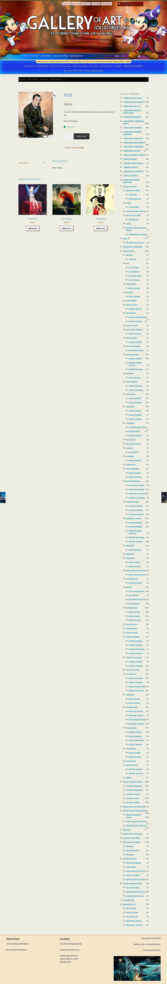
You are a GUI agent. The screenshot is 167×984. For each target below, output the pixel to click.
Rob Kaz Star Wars (133, 875)
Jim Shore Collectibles (131, 838)
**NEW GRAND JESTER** (132, 151)
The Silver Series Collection (136, 825)
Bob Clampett (131, 908)
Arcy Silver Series (135, 276)
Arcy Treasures (134, 280)
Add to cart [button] (32, 228)
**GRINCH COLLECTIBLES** (133, 98)
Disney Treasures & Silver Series (135, 810)
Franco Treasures (135, 402)
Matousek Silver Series (137, 719)
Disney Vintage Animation (136, 211)
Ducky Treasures (135, 333)
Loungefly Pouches (133, 794)
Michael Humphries (133, 481)
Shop (26, 56)
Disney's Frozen (132, 325)
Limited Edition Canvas (135, 896)
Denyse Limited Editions (138, 317)
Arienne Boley (131, 284)
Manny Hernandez (132, 469)
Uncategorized (128, 900)
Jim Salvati (44, 79)
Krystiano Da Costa (133, 444)
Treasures (132, 259)
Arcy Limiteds (134, 267)
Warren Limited (134, 431)
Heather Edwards (132, 354)
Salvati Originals (135, 415)
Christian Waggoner (133, 863)
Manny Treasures (135, 477)
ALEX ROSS (133, 194)
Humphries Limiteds (136, 485)
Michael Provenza (132, 502)
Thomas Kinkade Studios (132, 883)
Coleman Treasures (136, 390)
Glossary (75, 4)
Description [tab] (23, 162)
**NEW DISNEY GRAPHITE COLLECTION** (132, 111)
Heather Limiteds (135, 358)
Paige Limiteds (134, 562)
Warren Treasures (135, 435)
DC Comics (130, 846)
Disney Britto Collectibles (132, 247)
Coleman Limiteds (135, 386)
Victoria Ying (131, 761)
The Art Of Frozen (132, 670)
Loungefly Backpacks (134, 786)
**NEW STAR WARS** (130, 175)
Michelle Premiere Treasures (135, 532)
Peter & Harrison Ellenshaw (136, 570)
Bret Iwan (129, 292)
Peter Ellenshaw (132, 579)
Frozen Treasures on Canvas (136, 821)
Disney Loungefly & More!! (94, 71)
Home (23, 79)
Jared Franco (131, 394)
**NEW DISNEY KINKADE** (132, 117)
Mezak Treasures (135, 757)
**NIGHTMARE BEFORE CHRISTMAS (131, 181)
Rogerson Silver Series (137, 686)
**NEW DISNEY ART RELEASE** (134, 102)
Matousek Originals (136, 715)
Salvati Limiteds (55, 79)
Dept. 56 (126, 238)
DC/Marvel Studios (133, 190)
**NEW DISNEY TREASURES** (133, 146)
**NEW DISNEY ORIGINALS (132, 127)
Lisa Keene (130, 456)
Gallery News (46, 56)
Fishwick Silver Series (137, 649)
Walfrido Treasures (136, 773)
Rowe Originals (131, 628)
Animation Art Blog (60, 56)
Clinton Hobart (131, 305)
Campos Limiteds (135, 342)
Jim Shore (118, 66)
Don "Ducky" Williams (134, 329)
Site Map (95, 4)
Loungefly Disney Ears (134, 790)
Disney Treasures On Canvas (61, 66)
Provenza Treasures (136, 514)
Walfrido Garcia (132, 765)
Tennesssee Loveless (134, 657)
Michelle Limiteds (135, 522)
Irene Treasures (134, 377)
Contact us (85, 4)
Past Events (34, 56)
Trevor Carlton (131, 728)
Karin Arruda (130, 440)
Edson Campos (131, 338)
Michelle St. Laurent (133, 518)
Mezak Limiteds (134, 753)
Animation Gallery (42, 66)
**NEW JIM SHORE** (130, 159)
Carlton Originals (135, 736)
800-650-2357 (88, 61)
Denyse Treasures (135, 321)
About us (66, 4)
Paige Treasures (135, 566)
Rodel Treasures (135, 620)
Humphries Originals (136, 489)
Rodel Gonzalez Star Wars (135, 879)
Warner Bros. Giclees (133, 921)
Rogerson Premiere (136, 682)
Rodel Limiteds (134, 612)
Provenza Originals (136, 510)
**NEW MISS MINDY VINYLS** (133, 163)
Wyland (128, 777)
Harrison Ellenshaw (133, 346)
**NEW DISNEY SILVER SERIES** (134, 142)
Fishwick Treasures (136, 653)
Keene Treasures (135, 460)
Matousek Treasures (136, 724)
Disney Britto (93, 66)
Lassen (128, 223)
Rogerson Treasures (136, 690)
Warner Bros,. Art (129, 904)
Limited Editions (135, 199)
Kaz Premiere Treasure (137, 599)
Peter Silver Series (135, 583)
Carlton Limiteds (135, 732)
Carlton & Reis (131, 300)
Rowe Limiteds (131, 624)
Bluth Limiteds (134, 699)
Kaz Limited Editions (136, 591)
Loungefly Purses (132, 798)
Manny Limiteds (135, 473)
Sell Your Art (106, 4)
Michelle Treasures (136, 541)
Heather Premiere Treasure (135, 364)
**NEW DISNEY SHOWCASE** (133, 138)
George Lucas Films (133, 215)
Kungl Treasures (135, 550)
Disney (128, 203)
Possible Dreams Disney (135, 242)
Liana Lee (129, 448)
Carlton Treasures (135, 744)
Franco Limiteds (135, 398)
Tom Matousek (131, 707)
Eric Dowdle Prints (133, 887)
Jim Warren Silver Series (138, 427)
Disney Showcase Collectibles (134, 806)
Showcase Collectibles (131, 842)
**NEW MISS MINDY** (130, 167)
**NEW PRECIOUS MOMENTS (133, 66)
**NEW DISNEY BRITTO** (132, 106)
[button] (54, 95)
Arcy (127, 263)
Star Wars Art (134, 219)
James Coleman (132, 381)
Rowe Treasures (132, 632)
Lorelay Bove (130, 464)
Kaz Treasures (134, 603)
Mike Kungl (130, 545)
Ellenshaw (127, 830)
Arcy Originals (134, 271)
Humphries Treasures (137, 498)
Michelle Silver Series (137, 537)
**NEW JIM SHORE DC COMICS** (134, 155)
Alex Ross (129, 255)
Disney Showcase (106, 66)
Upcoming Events (76, 56)
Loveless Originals (136, 666)
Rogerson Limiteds (136, 678)
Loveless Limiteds (135, 661)
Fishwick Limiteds (135, 641)
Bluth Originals (134, 703)
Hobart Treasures (135, 309)
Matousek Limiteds (136, 711)
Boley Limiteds (134, 288)
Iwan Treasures (134, 296)
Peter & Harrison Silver (137, 574)
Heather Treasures (136, 369)
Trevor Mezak (131, 748)
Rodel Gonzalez (132, 608)
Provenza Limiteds (136, 506)
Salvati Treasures (135, 419)
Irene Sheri (130, 373)
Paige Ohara (130, 558)
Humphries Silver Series (138, 493)
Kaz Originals (134, 595)
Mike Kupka (130, 554)
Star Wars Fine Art (130, 858)
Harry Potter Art (132, 916)
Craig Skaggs (131, 867)
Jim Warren (130, 423)
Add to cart (81, 136)
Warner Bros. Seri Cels (134, 925)
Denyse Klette (131, 313)
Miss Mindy (130, 854)
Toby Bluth (130, 695)
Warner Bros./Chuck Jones (73, 71)
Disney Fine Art (29, 66)
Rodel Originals (134, 616)
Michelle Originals (135, 526)
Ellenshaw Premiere (136, 350)
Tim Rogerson (131, 674)
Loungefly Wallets (133, 802)
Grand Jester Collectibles (132, 834)
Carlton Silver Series (136, 740)
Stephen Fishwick (132, 637)
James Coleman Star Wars (136, 871)
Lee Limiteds (133, 452)
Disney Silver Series (80, 66)
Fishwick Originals (136, 645)
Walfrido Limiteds (135, 769)
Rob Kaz (129, 587)
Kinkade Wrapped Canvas (135, 892)
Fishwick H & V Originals (138, 234)
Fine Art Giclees (132, 912)
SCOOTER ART (134, 207)
